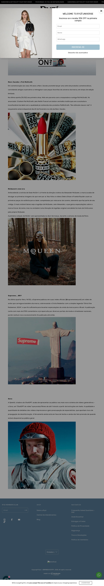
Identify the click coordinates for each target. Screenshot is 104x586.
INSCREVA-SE (78, 47)
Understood (85, 582)
